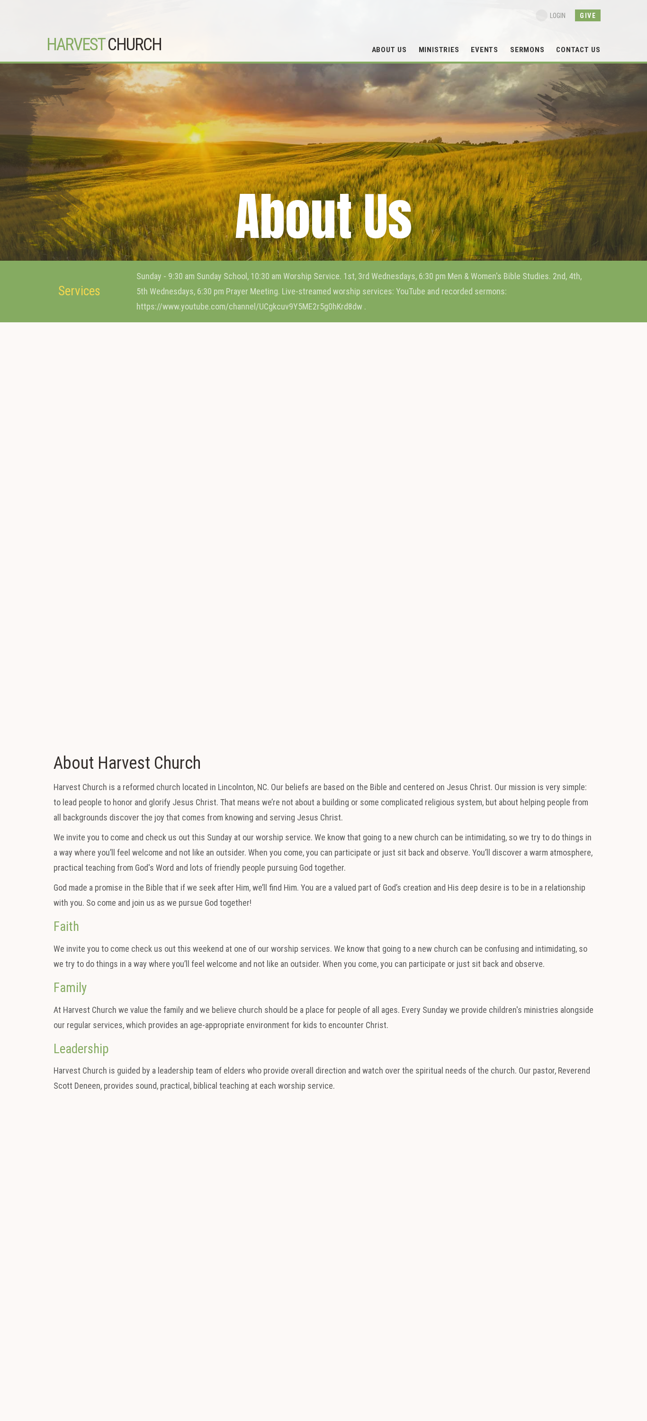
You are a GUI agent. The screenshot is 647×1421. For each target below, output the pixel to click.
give (588, 15)
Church (104, 45)
